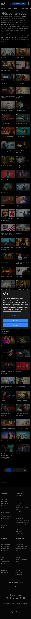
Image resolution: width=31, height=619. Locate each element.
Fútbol (15, 8)
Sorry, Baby (19, 218)
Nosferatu (19, 276)
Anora (3, 400)
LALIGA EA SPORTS (5, 546)
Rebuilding (19, 233)
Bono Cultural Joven (20, 568)
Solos (17, 70)
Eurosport (3, 566)
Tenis (2, 557)
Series (3, 8)
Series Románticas (5, 518)
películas (4, 22)
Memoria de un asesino (6, 414)
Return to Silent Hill (7, 110)
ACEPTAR (15, 325)
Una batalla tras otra (8, 428)
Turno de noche (20, 83)
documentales (16, 22)
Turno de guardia (6, 151)
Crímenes (4, 83)
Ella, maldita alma (7, 441)
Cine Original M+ (5, 499)
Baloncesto (4, 555)
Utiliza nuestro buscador (9, 37)
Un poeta (19, 371)
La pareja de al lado (22, 289)
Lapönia (3, 57)
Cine (9, 8)
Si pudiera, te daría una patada (22, 414)
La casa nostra (20, 136)
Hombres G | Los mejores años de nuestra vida (23, 517)
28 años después (21, 386)
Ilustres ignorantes (7, 346)
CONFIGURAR (15, 315)
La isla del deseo (6, 276)
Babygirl (3, 205)
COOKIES (15, 606)
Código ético (18, 550)
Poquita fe (19, 441)
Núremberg (19, 346)
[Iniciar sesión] (28, 4)
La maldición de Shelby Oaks (21, 166)
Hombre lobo (5, 193)
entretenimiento (15, 26)
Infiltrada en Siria (21, 247)
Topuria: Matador (5, 561)
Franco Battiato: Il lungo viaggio (7, 248)
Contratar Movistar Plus (21, 553)
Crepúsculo (4, 359)
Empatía (18, 454)
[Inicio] (4, 4)
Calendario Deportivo (6, 568)
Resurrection (5, 180)
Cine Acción (4, 505)
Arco (17, 205)
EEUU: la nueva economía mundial (7, 234)
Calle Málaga (5, 70)
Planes (17, 561)
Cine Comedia (4, 503)
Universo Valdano (5, 553)
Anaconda (4, 262)
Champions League (5, 544)
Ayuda (15, 588)
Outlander (18, 505)
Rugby (2, 559)
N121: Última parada (22, 359)
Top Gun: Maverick (21, 400)
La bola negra (19, 501)
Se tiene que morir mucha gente (7, 219)
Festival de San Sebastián (21, 524)
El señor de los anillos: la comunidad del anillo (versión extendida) (8, 456)
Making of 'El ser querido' (21, 151)
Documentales (4, 523)
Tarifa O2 (18, 570)
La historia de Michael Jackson (8, 97)
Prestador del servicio (8, 603)
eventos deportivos (7, 24)
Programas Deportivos (21, 529)
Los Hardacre (20, 57)
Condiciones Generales (21, 548)
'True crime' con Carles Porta (22, 522)
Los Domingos (19, 503)
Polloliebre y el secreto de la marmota (5, 331)
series (10, 22)
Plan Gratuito (19, 563)
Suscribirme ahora (19, 3)
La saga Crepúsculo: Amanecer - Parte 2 (7, 372)
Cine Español (4, 501)
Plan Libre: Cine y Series (21, 559)
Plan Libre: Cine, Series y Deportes (21, 556)
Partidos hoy (4, 570)
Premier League (5, 548)
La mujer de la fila (21, 180)
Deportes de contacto (6, 563)
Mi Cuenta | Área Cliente (21, 546)
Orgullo (3, 527)
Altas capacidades (21, 123)
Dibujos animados (20, 526)
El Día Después (4, 550)
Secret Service (20, 110)
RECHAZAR (15, 320)
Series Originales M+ (6, 516)
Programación (4, 572)
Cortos (2, 507)
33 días (18, 193)
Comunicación (19, 574)
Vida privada (5, 123)
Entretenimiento (5, 525)
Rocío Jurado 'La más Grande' (23, 520)
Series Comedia (5, 520)
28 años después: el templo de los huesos (7, 137)
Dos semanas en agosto (21, 97)
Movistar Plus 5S (19, 533)
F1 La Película (5, 289)
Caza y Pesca (19, 531)
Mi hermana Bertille (22, 428)
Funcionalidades (19, 544)
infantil (22, 28)
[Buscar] (10, 4)
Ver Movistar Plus (19, 542)
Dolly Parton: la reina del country (22, 262)
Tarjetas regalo (19, 572)
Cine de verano (5, 510)
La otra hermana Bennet (6, 387)
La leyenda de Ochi (7, 165)
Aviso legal (18, 603)
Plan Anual (18, 566)
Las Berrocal (18, 514)
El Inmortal (18, 511)
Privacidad (25, 603)
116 (21, 470)
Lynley (18, 330)
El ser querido (19, 498)
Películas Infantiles (5, 512)
